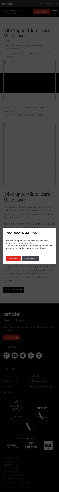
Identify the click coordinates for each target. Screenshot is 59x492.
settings (41, 248)
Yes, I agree (13, 258)
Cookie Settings (30, 258)
